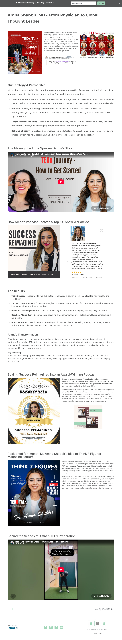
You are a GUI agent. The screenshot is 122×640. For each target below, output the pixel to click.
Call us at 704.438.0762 (106, 608)
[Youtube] (61, 627)
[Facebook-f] (56, 627)
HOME (9, 609)
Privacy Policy (97, 633)
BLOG (45, 609)
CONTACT (32, 609)
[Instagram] (51, 627)
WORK (25, 609)
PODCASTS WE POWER (56, 609)
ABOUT (39, 609)
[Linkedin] (45, 627)
